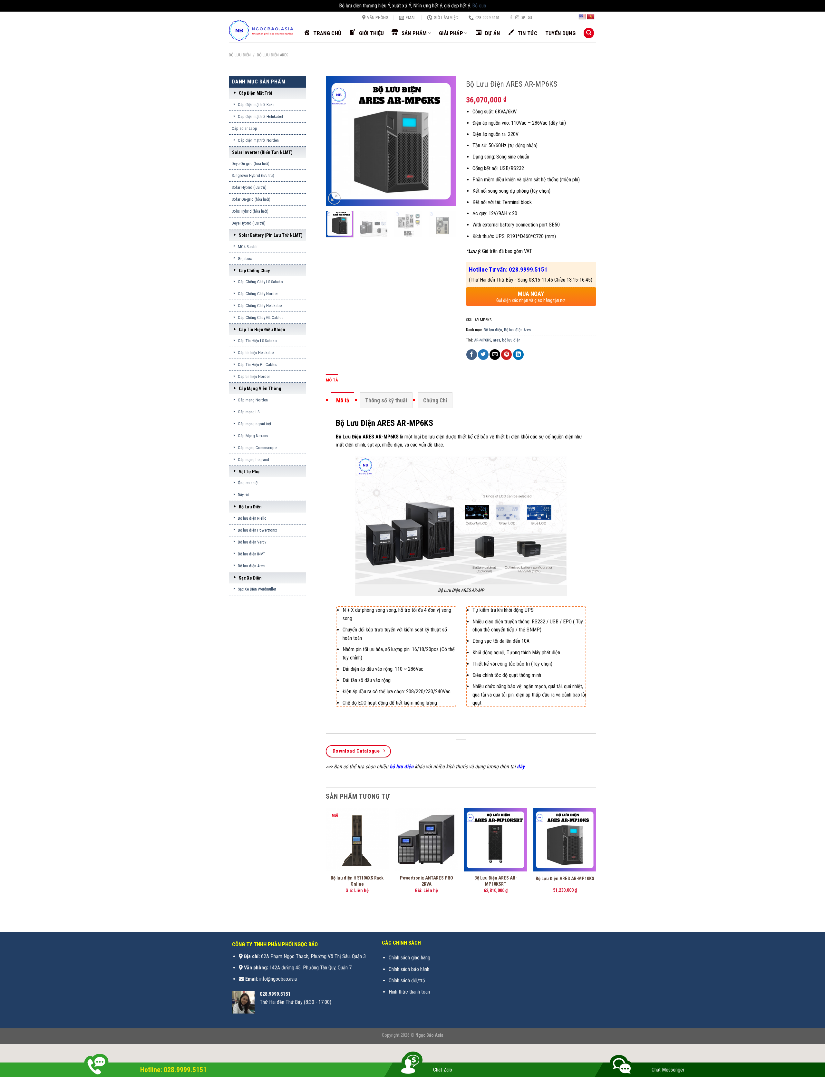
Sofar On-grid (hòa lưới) (251, 199)
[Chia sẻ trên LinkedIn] (518, 354)
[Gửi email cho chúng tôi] (530, 17)
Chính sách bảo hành (409, 969)
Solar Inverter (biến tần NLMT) (262, 152)
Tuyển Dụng (560, 33)
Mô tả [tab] (332, 380)
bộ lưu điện (511, 340)
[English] (582, 17)
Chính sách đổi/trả (407, 980)
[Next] (445, 141)
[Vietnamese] (591, 17)
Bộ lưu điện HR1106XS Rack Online (357, 881)
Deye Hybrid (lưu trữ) (249, 223)
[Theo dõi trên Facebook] (511, 17)
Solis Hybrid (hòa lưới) (250, 211)
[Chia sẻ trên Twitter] (483, 354)
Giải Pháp (451, 33)
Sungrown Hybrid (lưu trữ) (253, 175)
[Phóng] (334, 198)
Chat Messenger (668, 1070)
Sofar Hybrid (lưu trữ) (249, 187)
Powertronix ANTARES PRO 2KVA (426, 881)
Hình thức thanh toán (409, 992)
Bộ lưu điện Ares (272, 55)
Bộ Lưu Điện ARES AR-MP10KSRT (495, 881)
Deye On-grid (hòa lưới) (250, 163)
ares (496, 340)
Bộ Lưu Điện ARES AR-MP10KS (565, 878)
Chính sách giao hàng (409, 958)
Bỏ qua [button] (479, 6)
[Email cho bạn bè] (495, 354)
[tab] (342, 400)
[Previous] (336, 141)
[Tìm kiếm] (589, 33)
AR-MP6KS (482, 340)
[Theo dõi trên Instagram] (517, 17)
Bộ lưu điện (240, 55)
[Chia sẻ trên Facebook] (471, 354)
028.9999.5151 (275, 994)
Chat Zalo (442, 1070)
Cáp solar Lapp (244, 128)
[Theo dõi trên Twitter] (523, 17)
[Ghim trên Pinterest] (506, 354)
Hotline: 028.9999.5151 (173, 1070)
